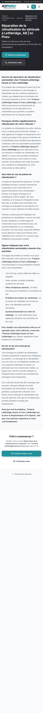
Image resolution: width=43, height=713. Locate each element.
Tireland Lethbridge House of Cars (8, 18)
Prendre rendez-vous (23, 454)
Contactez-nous (15, 63)
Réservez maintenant (17, 55)
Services (20, 18)
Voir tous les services (23, 474)
